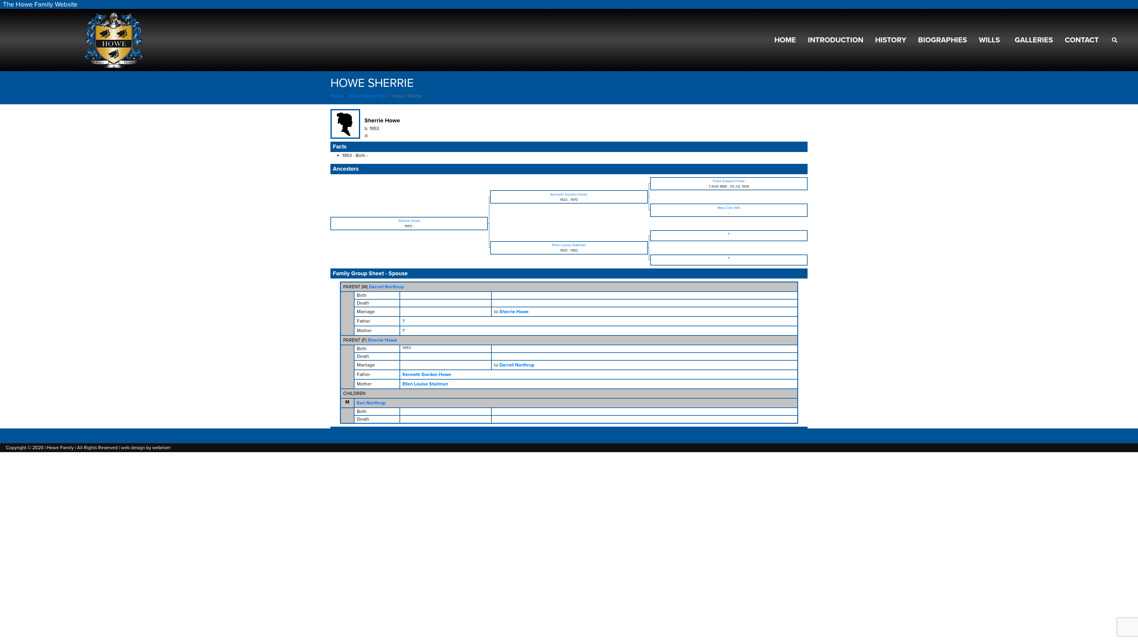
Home (785, 40)
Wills (989, 40)
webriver (161, 448)
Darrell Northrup (386, 287)
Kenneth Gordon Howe (426, 374)
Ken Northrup (371, 403)
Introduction (835, 40)
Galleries (1034, 40)
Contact (1082, 40)
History (890, 40)
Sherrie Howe (382, 340)
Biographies (942, 40)
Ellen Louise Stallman (425, 384)
